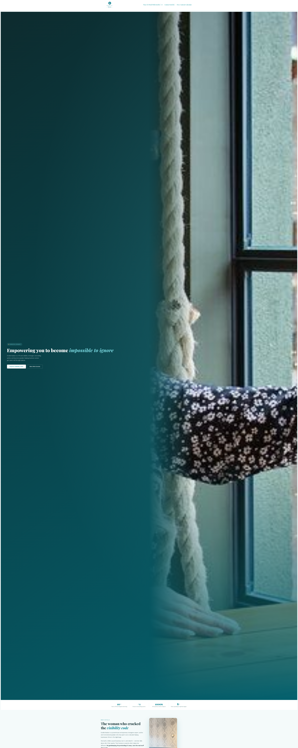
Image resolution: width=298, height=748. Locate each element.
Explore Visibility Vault (16, 366)
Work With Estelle (35, 366)
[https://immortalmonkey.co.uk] (109, 5)
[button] (162, 5)
